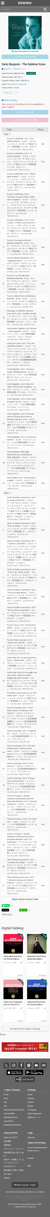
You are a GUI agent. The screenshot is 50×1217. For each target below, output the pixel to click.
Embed (8, 914)
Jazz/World (8, 1121)
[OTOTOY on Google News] (44, 1065)
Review (30, 1106)
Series (30, 1094)
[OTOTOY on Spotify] (29, 1065)
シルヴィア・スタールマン (20, 501)
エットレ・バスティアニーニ (21, 160)
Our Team (7, 1174)
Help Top (31, 1137)
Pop (5, 1102)
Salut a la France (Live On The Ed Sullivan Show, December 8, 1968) (36, 1005)
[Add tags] (16, 92)
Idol (5, 1106)
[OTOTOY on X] (6, 1065)
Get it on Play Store (34, 1072)
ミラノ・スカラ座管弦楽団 (24, 334)
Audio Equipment (34, 1113)
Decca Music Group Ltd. (17, 84)
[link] (25, 57)
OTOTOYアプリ (10, 1166)
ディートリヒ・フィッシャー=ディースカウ (22, 464)
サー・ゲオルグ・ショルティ (19, 362)
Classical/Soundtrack (12, 1125)
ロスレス (8, 92)
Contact (31, 1158)
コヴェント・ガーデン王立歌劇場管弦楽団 (22, 358)
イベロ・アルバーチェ (20, 507)
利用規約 (7, 1145)
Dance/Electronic (11, 1117)
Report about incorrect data (25, 899)
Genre (8, 1090)
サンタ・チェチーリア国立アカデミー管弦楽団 (22, 163)
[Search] (46, 9)
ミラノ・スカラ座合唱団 (21, 426)
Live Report (32, 1110)
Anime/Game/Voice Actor (14, 1110)
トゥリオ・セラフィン (16, 167)
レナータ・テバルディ (22, 159)
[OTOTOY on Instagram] (14, 1065)
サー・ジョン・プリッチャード (24, 724)
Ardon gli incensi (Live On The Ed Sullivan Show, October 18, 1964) (13, 959)
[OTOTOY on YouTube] (36, 1065)
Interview (31, 1098)
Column (31, 1102)
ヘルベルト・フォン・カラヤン (19, 336)
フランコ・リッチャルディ (22, 844)
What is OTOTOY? (11, 1137)
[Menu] (3, 3)
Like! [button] (24, 910)
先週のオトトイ (34, 1117)
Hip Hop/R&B (9, 1113)
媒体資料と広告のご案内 (14, 1170)
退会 (29, 1166)
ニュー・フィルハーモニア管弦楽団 (22, 481)
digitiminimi (21, 1207)
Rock (6, 1098)
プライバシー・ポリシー (14, 1149)
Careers (7, 1178)
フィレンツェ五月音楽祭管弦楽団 (21, 735)
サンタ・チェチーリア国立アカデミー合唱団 (22, 509)
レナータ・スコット (15, 462)
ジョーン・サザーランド (17, 716)
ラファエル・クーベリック (20, 377)
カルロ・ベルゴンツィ (14, 68)
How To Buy (10, 100)
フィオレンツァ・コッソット (23, 283)
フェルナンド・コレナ (21, 505)
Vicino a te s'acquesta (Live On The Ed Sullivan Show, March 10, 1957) (13, 1006)
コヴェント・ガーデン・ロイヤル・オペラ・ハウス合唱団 (22, 355)
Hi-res (6, 1094)
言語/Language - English (26, 1185)
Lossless (31, 73)
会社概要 (7, 1141)
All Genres (16, 1090)
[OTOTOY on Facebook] (21, 1065)
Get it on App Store (14, 1072)
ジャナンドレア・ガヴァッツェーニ (22, 649)
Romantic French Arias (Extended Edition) (36, 957)
